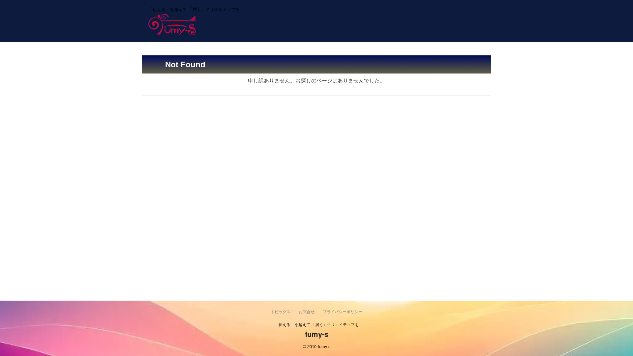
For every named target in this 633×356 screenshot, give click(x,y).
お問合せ (307, 311)
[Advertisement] (316, 151)
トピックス (280, 311)
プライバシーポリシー (342, 311)
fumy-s (316, 334)
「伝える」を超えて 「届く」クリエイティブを (317, 324)
